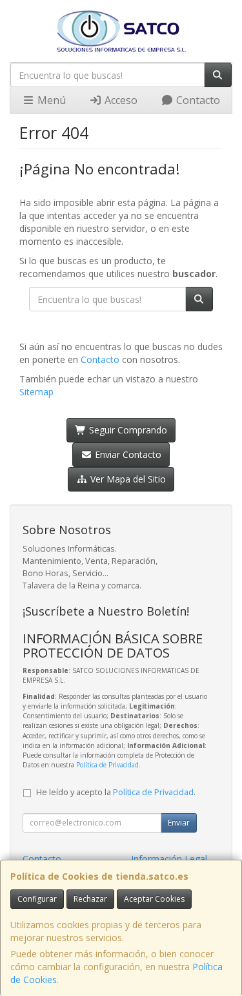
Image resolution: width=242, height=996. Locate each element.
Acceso (119, 100)
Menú (50, 100)
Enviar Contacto (126, 454)
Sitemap (36, 392)
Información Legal (169, 859)
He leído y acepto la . (116, 792)
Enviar (179, 822)
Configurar (37, 898)
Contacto (197, 100)
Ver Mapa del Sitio (127, 479)
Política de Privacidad (107, 764)
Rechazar (90, 898)
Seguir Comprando (126, 430)
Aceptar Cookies (154, 898)
